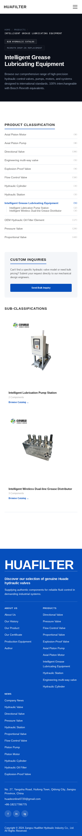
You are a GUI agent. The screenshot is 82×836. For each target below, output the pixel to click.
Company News (14, 700)
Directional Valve (41, 151)
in (16, 813)
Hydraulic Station (41, 194)
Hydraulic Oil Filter (16, 767)
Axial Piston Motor (41, 134)
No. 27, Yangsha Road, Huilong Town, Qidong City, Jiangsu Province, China (40, 791)
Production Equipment (18, 641)
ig (25, 813)
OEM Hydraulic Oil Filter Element (41, 220)
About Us (10, 614)
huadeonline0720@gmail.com (23, 798)
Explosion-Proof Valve (41, 168)
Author (9, 648)
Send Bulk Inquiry (41, 287)
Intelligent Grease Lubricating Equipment (41, 203)
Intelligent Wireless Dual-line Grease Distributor (43, 210)
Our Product (12, 628)
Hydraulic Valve (14, 707)
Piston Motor (12, 754)
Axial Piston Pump (41, 143)
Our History (11, 621)
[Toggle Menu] (75, 7)
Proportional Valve (41, 237)
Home (7, 30)
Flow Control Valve (41, 177)
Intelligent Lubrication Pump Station (43, 207)
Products (20, 30)
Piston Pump (12, 747)
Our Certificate (13, 634)
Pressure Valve (41, 228)
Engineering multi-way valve (41, 160)
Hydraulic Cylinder (41, 185)
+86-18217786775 (16, 804)
